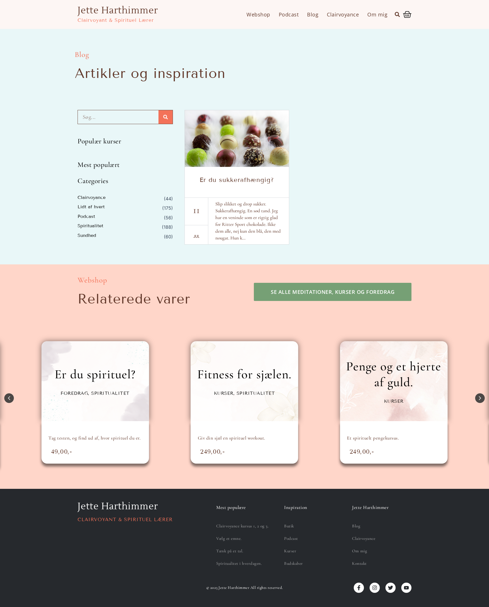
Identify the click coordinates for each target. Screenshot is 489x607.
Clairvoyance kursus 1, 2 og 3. (242, 526)
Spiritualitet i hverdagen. (239, 563)
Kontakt (359, 563)
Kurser (290, 550)
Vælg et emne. (229, 538)
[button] (397, 14)
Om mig (377, 14)
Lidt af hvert (91, 206)
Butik (289, 526)
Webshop (258, 14)
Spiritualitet (90, 225)
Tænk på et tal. (229, 550)
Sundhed (87, 235)
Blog (312, 14)
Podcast (289, 14)
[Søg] (165, 117)
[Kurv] (407, 14)
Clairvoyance (343, 14)
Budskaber (293, 563)
